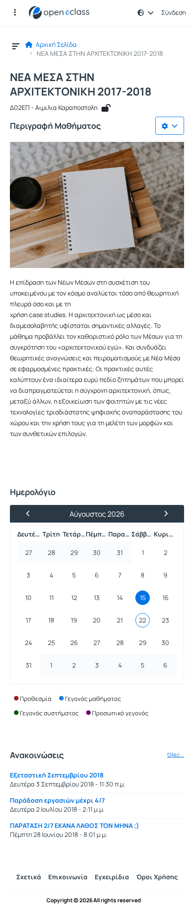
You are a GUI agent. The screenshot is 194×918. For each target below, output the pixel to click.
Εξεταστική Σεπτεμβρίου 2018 (57, 775)
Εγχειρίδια (112, 877)
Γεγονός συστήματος (49, 713)
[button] (15, 12)
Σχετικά (28, 877)
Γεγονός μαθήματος (93, 699)
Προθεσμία (35, 699)
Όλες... (175, 755)
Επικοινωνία (68, 877)
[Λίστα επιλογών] (169, 126)
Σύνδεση (173, 12)
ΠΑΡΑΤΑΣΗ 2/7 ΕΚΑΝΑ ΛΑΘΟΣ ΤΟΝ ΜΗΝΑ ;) (74, 825)
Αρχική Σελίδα (55, 44)
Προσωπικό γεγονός (120, 713)
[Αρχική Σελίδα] (59, 13)
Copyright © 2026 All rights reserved (93, 900)
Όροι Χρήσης (157, 877)
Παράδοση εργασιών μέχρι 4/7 (57, 800)
